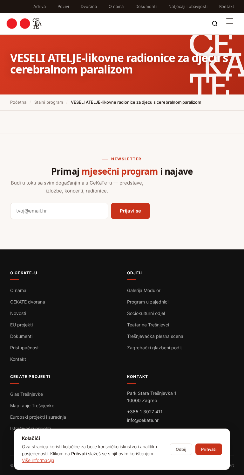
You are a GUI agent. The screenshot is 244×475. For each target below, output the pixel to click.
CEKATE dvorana (27, 301)
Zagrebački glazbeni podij (154, 347)
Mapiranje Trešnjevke (32, 405)
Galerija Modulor (143, 290)
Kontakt (226, 6)
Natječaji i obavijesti (187, 6)
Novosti (18, 313)
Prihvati (208, 449)
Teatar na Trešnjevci (148, 324)
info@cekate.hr (143, 420)
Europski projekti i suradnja (38, 417)
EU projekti (21, 324)
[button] (231, 23)
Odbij (181, 449)
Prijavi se (130, 211)
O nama (116, 6)
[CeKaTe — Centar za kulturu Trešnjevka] (24, 23)
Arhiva (39, 6)
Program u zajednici (147, 301)
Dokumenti (146, 6)
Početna (18, 102)
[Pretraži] (214, 23)
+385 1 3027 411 (145, 411)
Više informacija (38, 460)
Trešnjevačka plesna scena (155, 336)
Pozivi (63, 6)
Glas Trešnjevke (26, 394)
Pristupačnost (24, 347)
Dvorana (89, 6)
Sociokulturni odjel (146, 313)
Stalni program (48, 102)
